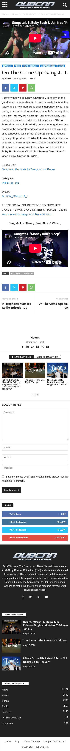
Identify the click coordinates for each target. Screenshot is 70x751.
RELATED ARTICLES (21, 357)
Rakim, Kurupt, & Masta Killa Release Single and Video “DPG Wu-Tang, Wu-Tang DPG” (11, 384)
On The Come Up (29, 14)
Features (14, 14)
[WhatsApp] (31, 88)
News (17, 66)
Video (61, 66)
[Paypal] (32, 347)
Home (4, 14)
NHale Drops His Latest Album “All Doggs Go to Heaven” (57, 382)
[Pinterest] (23, 88)
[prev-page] (33, 395)
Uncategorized (48, 66)
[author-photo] (35, 325)
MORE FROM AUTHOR (47, 357)
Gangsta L (28, 273)
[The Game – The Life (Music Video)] (35, 370)
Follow (61, 522)
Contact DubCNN (32, 741)
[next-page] (37, 395)
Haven (8, 78)
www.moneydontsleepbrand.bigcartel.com (26, 214)
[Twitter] (14, 88)
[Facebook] (5, 88)
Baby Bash (16, 273)
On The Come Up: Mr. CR (53, 305)
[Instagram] (27, 347)
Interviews (7, 723)
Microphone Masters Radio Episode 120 (16, 305)
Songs (5, 700)
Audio (5, 706)
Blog (17, 741)
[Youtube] (47, 347)
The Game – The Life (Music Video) (34, 380)
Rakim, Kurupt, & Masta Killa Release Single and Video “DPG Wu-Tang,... (45, 625)
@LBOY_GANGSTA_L (15, 196)
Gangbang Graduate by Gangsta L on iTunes (28, 169)
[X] (42, 347)
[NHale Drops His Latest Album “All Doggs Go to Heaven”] (57, 370)
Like (63, 514)
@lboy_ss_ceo (10, 182)
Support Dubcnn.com (54, 741)
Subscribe (60, 537)
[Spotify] (37, 347)
